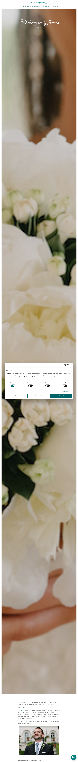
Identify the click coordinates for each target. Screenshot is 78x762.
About (22, 7)
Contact (55, 7)
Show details (65, 391)
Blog (49, 7)
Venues (45, 7)
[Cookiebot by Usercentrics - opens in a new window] (65, 365)
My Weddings (29, 7)
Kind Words (37, 7)
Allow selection (39, 396)
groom (22, 710)
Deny (16, 396)
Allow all (61, 396)
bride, (48, 704)
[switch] (30, 385)
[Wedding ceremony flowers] (73, 759)
